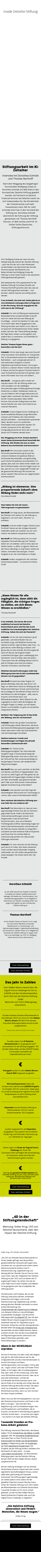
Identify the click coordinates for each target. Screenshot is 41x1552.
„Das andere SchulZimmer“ (12, 1454)
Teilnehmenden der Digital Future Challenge (19, 1309)
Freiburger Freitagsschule (26, 1328)
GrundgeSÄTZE (21, 1317)
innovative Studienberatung (27, 1435)
